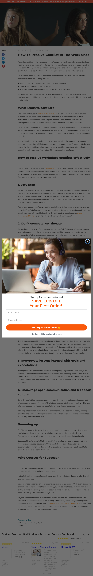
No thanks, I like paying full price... (46, 334)
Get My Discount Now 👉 (46, 327)
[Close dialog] (87, 241)
